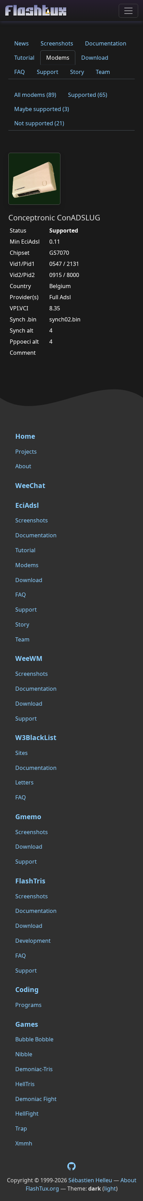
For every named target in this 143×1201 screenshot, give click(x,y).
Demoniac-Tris (34, 1069)
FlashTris (30, 880)
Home (25, 436)
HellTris (25, 1084)
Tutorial (24, 57)
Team (103, 72)
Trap (21, 1128)
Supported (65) (87, 95)
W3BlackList (35, 737)
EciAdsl (27, 505)
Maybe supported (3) (41, 109)
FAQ (19, 72)
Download (94, 57)
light (110, 1188)
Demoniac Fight (36, 1099)
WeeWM (28, 658)
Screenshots (57, 43)
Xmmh (23, 1143)
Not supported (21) (39, 123)
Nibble (23, 1054)
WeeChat (30, 485)
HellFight (27, 1113)
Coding (27, 989)
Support (47, 72)
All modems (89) (35, 95)
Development (33, 940)
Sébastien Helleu (90, 1180)
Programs (28, 1005)
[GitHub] (71, 1165)
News (21, 43)
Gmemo (28, 816)
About (23, 466)
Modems (57, 57)
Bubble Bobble (34, 1039)
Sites (21, 753)
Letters (24, 782)
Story (77, 72)
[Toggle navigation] (128, 11)
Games (26, 1024)
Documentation (105, 43)
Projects (26, 451)
